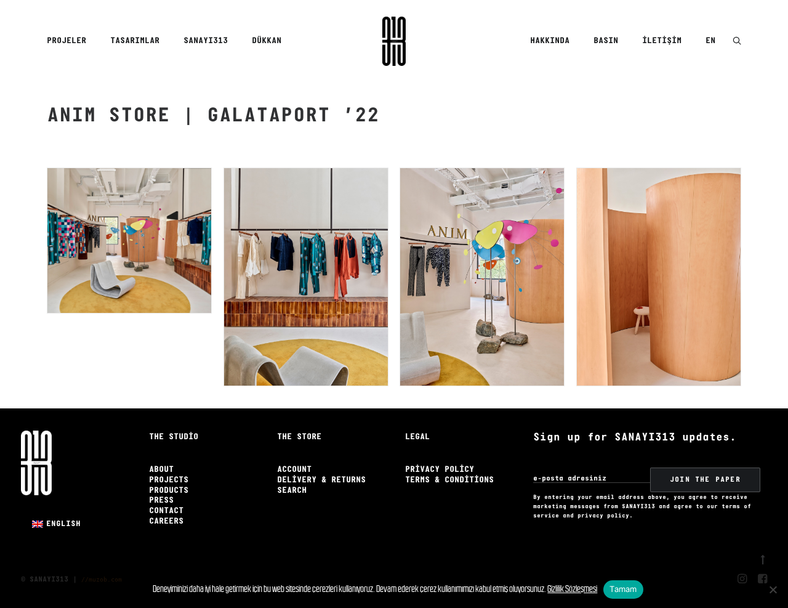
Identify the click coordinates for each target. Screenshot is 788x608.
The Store (299, 437)
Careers (166, 521)
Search (292, 490)
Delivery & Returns (321, 480)
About (161, 469)
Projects (168, 480)
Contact (166, 511)
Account (294, 469)
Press (161, 500)
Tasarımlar (134, 41)
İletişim (661, 41)
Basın (605, 41)
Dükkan (266, 41)
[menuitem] (71, 41)
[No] (772, 589)
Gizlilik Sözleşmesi (572, 588)
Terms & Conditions (449, 480)
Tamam (623, 589)
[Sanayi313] (394, 41)
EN (710, 41)
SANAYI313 (205, 41)
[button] (737, 42)
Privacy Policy (439, 469)
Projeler (66, 41)
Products (168, 490)
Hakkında (549, 41)
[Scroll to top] (762, 558)
